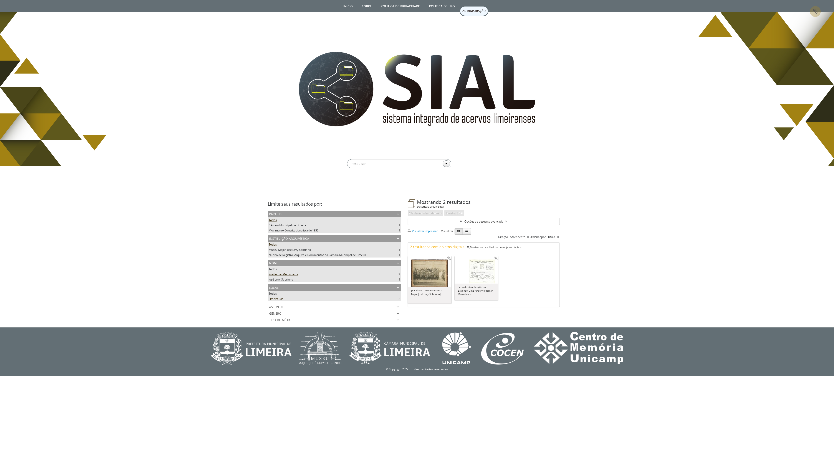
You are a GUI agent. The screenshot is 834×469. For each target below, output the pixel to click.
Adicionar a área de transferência (449, 258)
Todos (273, 220)
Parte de (276, 213)
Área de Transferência (815, 11)
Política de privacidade (400, 6)
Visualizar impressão (424, 231)
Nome (273, 263)
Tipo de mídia (280, 319)
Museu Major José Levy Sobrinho (290, 250)
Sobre (367, 6)
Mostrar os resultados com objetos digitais (495, 247)
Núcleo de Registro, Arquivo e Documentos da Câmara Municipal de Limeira (317, 255)
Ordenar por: (538, 237)
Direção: (503, 237)
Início (348, 6)
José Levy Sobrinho (281, 279)
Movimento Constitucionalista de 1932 (293, 230)
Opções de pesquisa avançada (483, 221)
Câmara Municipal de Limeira (287, 225)
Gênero (275, 313)
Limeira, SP (276, 299)
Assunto (276, 306)
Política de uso (442, 6)
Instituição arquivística (289, 238)
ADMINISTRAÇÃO (474, 11)
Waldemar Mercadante (283, 274)
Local (273, 287)
